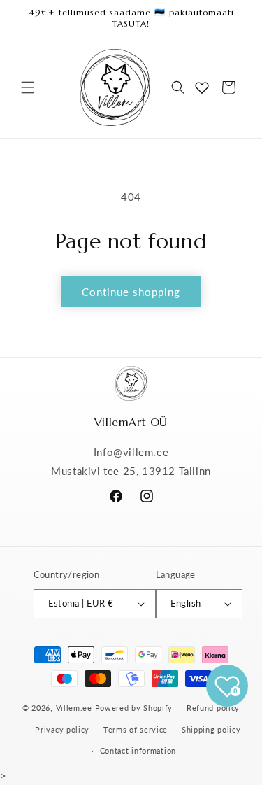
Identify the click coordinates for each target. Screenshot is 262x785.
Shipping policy (211, 729)
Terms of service (135, 729)
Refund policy (213, 707)
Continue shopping (131, 291)
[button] (28, 87)
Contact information (138, 750)
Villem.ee (75, 707)
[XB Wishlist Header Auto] (202, 87)
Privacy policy (62, 729)
